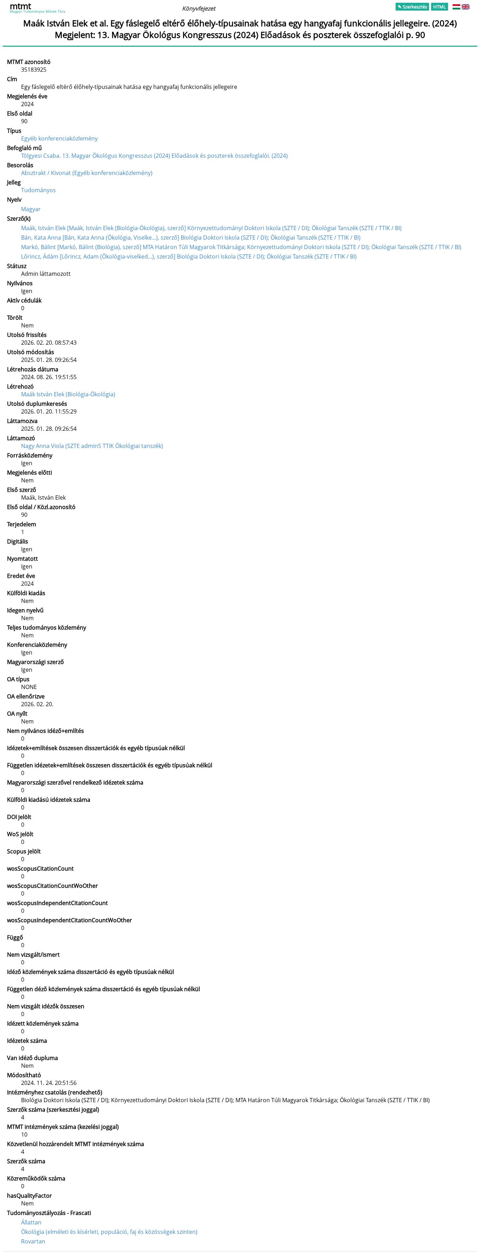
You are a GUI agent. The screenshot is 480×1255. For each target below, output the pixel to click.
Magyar (31, 209)
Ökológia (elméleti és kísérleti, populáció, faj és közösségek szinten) (109, 1232)
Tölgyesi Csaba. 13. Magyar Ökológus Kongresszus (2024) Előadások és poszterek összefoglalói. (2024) (154, 156)
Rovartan (33, 1241)
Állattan (31, 1222)
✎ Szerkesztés (412, 7)
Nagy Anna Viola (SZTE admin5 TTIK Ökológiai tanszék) (92, 446)
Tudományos (38, 190)
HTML (439, 7)
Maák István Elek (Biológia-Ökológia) (68, 394)
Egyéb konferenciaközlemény (59, 138)
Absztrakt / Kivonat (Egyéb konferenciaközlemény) (87, 173)
